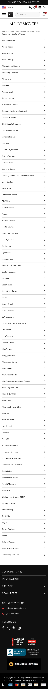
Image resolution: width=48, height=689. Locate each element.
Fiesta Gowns (7, 227)
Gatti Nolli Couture (10, 233)
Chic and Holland (9, 117)
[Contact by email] (40, 7)
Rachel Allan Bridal (10, 477)
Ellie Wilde (6, 201)
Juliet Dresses (8, 310)
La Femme (6, 330)
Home (4, 32)
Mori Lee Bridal (8, 420)
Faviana (5, 214)
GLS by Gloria (8, 240)
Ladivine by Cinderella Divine (14, 323)
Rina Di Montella (9, 484)
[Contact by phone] (44, 7)
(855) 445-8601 (12, 614)
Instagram (19, 628)
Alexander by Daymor (11, 66)
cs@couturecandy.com (16, 608)
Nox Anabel (7, 426)
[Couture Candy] (10, 14)
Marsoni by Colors (9, 362)
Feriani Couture (8, 220)
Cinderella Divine (9, 137)
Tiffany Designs (8, 542)
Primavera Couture (10, 452)
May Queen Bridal (9, 375)
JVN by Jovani (8, 317)
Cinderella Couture (10, 130)
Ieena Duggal (7, 259)
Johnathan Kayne (9, 291)
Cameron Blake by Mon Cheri (14, 111)
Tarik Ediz (6, 516)
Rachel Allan (7, 471)
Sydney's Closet (8, 503)
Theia (4, 535)
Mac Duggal (7, 349)
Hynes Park (6, 253)
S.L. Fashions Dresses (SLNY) (13, 497)
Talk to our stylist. (29, 2)
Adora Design (7, 47)
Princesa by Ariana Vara (11, 458)
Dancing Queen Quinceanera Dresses (18, 175)
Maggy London (8, 355)
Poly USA (5, 439)
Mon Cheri (6, 400)
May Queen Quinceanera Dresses (16, 381)
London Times (8, 343)
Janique (5, 278)
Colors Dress (7, 162)
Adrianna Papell (8, 40)
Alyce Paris (6, 79)
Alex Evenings (7, 60)
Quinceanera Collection (12, 465)
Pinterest (13, 628)
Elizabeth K (6, 188)
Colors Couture (8, 156)
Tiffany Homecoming (11, 548)
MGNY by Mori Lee (10, 387)
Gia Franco (6, 246)
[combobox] (27, 14)
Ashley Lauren (8, 98)
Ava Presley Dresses (10, 105)
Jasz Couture (7, 285)
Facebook (3, 628)
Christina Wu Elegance (11, 124)
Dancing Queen (8, 169)
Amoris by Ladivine (10, 72)
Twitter (8, 628)
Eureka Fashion (8, 207)
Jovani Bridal (7, 304)
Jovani (4, 297)
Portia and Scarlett (10, 445)
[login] (30, 8)
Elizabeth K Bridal (9, 195)
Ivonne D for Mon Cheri (11, 265)
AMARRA (5, 85)
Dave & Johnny (8, 182)
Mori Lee (5, 413)
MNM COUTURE (9, 394)
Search (17, 14)
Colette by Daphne (10, 150)
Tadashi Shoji (7, 510)
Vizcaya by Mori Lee (10, 555)
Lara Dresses (7, 336)
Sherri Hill (6, 490)
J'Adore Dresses (8, 272)
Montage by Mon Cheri (11, 407)
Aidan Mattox (7, 53)
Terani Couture (8, 529)
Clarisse (5, 143)
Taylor (4, 523)
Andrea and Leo (8, 92)
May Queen (7, 368)
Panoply (5, 433)
